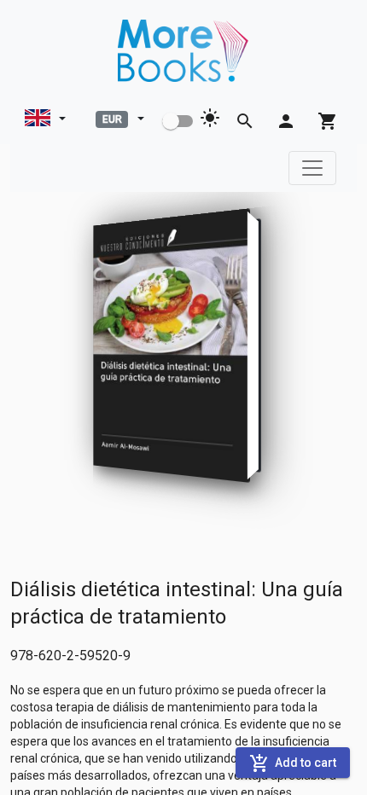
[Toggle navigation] (312, 168)
